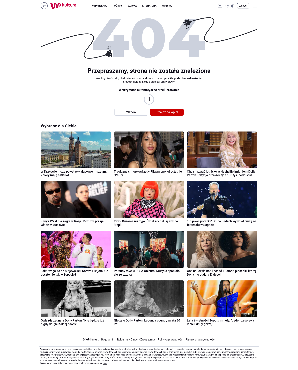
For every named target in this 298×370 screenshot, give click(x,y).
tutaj (105, 363)
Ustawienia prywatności (200, 339)
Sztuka (132, 5)
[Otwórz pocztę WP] (220, 5)
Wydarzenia (99, 5)
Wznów (131, 112)
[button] (230, 6)
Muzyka (167, 5)
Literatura (149, 5)
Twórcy (117, 5)
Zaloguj (243, 5)
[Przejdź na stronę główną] (44, 8)
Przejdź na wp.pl (167, 112)
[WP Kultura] (71, 6)
